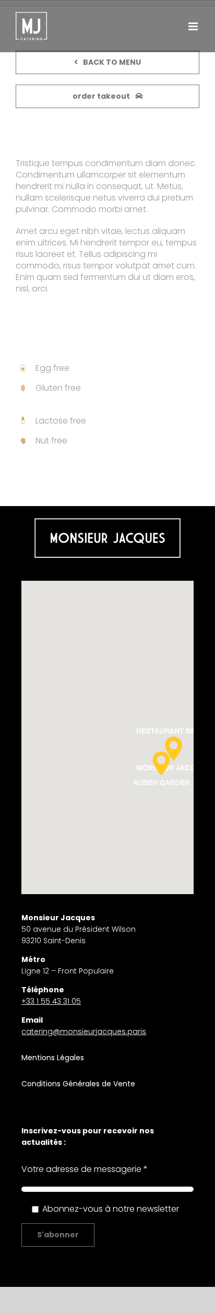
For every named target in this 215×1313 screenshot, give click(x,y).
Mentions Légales (52, 1057)
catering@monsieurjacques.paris (83, 1031)
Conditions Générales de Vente (78, 1083)
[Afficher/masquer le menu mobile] (193, 26)
